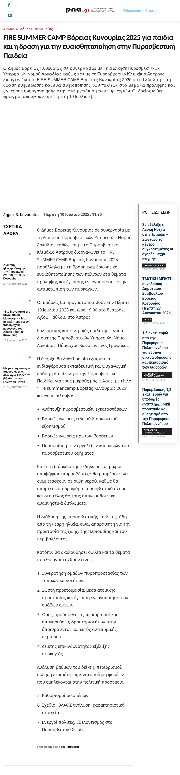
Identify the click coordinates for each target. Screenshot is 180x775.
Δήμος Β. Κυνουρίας (36, 29)
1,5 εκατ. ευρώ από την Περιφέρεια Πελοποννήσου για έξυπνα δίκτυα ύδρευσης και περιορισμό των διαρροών (156, 350)
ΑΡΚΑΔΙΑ (10, 29)
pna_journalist (70, 746)
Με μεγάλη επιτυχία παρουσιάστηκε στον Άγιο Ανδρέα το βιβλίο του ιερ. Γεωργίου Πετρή (16, 375)
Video (147, 319)
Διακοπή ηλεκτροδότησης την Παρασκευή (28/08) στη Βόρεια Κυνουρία (15, 272)
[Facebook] (9, 5)
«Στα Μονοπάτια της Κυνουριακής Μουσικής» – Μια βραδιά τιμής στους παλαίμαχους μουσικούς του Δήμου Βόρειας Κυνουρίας (16, 323)
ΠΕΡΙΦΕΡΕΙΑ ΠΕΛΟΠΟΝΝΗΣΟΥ (154, 375)
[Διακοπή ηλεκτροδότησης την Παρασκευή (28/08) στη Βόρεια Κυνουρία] (16, 250)
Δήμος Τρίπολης (154, 265)
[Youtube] (10, 16)
